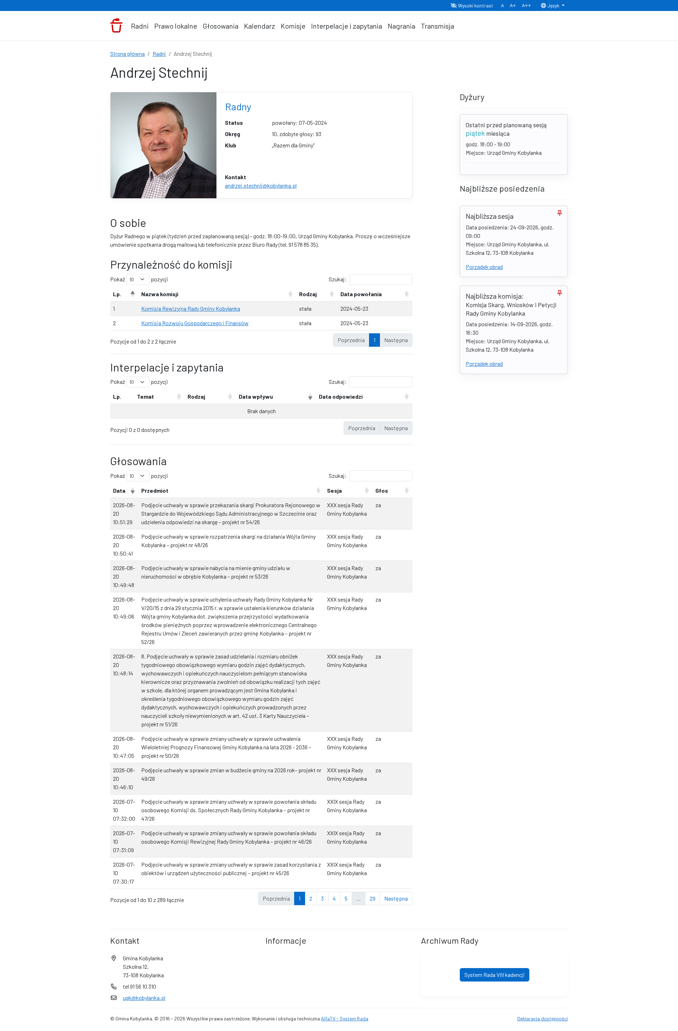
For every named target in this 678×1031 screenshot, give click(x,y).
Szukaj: (338, 279)
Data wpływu (256, 396)
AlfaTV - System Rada (344, 1018)
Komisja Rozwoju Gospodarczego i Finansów (195, 323)
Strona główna (127, 53)
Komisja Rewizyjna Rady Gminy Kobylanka (190, 308)
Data (119, 490)
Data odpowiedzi (341, 396)
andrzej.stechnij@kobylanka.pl (261, 185)
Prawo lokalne (175, 26)
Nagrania (401, 26)
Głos (381, 490)
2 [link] (310, 898)
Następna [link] (396, 898)
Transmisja (437, 26)
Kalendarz (259, 26)
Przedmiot (154, 490)
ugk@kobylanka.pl (144, 997)
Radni (140, 26)
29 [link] (372, 898)
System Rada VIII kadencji (494, 974)
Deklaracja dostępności (542, 1018)
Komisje (293, 26)
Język (553, 5)
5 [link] (346, 898)
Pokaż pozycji (139, 279)
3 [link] (322, 898)
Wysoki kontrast (475, 5)
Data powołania (361, 294)
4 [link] (334, 898)
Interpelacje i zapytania (346, 26)
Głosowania (220, 26)
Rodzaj (308, 294)
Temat (145, 396)
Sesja (334, 490)
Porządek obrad (484, 266)
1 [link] (374, 339)
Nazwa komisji (159, 294)
